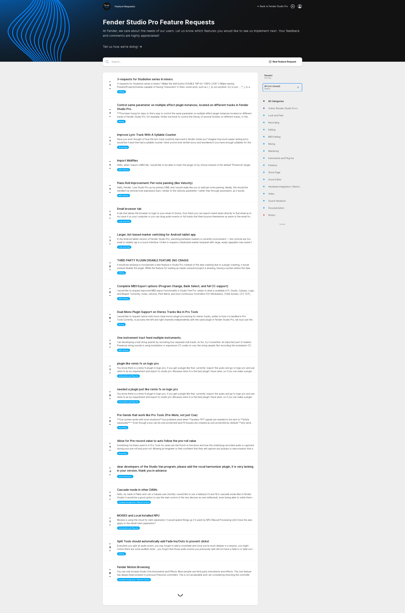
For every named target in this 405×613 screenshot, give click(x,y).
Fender (282, 224)
